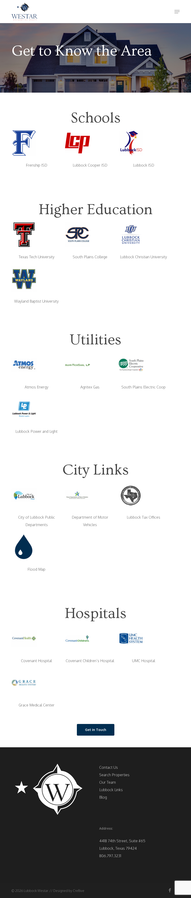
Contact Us (108, 767)
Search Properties (114, 774)
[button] (177, 11)
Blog (103, 797)
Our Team (107, 782)
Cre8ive (78, 891)
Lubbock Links (111, 789)
